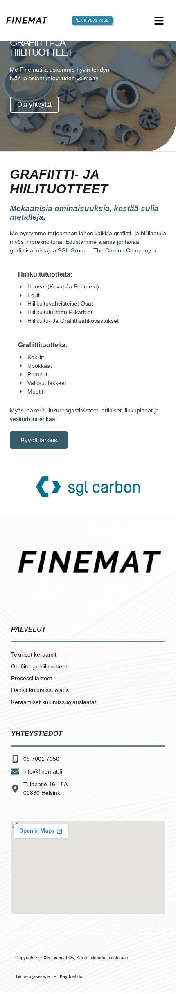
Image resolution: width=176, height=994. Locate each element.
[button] (159, 20)
